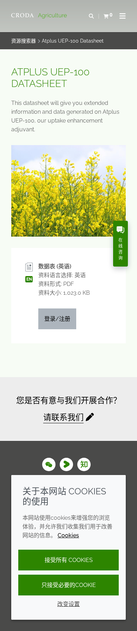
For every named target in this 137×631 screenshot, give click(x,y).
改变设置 (68, 604)
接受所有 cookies (69, 560)
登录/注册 (57, 319)
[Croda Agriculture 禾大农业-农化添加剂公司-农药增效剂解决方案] (39, 16)
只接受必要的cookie (68, 585)
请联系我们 (63, 417)
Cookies (68, 535)
